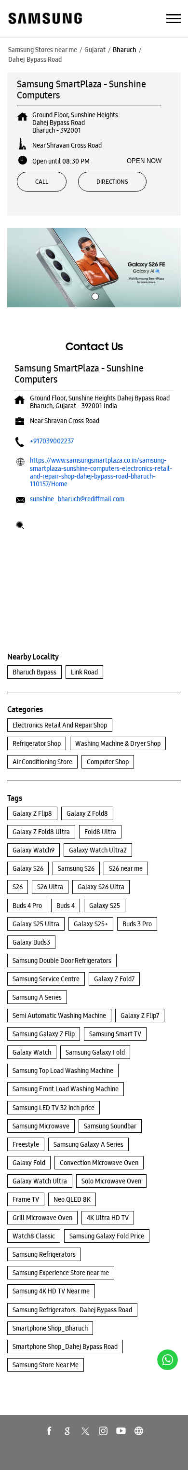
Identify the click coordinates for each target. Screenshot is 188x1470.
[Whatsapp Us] (167, 1359)
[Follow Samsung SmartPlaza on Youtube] (121, 1431)
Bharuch (124, 49)
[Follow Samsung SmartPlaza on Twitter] (85, 1431)
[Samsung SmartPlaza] (44, 19)
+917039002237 (52, 441)
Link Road (84, 672)
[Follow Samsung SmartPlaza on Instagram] (103, 1431)
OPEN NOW (144, 161)
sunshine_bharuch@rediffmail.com (77, 499)
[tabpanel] (94, 267)
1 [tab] (94, 295)
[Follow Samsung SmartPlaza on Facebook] (49, 1431)
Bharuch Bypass (34, 672)
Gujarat (95, 49)
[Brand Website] (139, 1431)
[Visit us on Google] (67, 1431)
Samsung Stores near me (42, 49)
